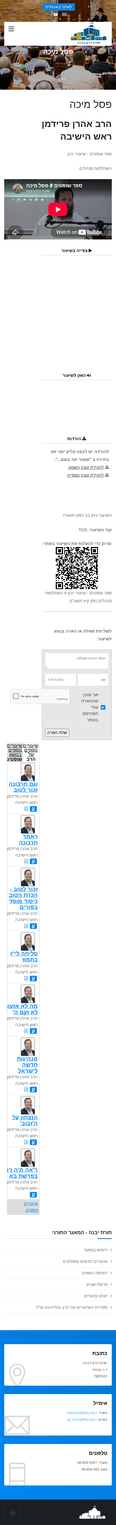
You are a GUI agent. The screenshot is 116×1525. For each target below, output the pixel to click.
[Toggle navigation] (11, 29)
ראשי (61, 79)
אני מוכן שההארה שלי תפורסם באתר (89, 707)
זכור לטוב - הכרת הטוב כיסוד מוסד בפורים (23, 898)
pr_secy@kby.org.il (82, 1420)
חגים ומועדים (96, 1295)
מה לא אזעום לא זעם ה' (21, 1009)
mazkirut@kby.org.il (82, 1413)
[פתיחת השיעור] (26, 808)
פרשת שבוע (97, 1284)
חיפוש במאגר (96, 1249)
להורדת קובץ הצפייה (85, 475)
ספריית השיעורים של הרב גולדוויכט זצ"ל (72, 1307)
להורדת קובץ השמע (86, 467)
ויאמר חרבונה (28, 839)
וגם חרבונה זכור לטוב (23, 787)
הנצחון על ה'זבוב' (25, 1120)
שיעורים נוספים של (30, 752)
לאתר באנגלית (59, 7)
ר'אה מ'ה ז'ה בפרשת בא (21, 1173)
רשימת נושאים (95, 1272)
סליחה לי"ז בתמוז (24, 956)
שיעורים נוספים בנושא (14, 752)
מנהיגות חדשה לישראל (27, 1065)
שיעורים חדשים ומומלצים (85, 1261)
